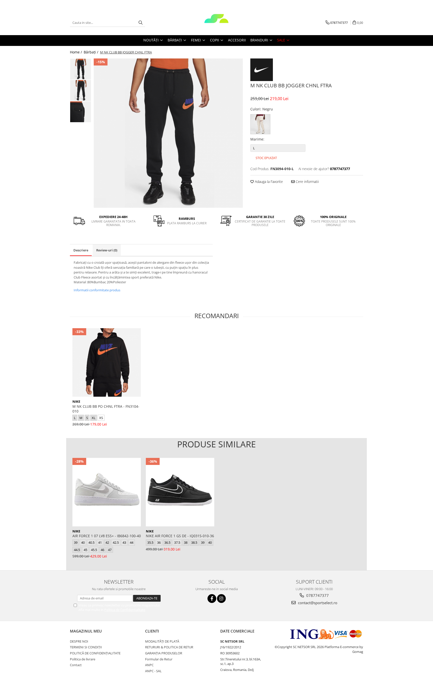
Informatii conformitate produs (97, 290)
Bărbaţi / (91, 52)
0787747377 (317, 595)
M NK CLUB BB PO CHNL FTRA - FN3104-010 (105, 408)
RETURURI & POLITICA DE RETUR (169, 647)
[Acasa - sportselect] (216, 22)
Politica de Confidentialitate (124, 609)
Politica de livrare (82, 659)
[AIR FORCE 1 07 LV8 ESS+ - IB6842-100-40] (106, 492)
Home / (76, 52)
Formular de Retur (158, 659)
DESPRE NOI (79, 641)
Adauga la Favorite (268, 181)
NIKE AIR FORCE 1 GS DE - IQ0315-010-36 (180, 535)
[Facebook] (211, 598)
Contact (76, 665)
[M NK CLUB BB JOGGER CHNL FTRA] (168, 133)
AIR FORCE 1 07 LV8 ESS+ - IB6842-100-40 (106, 535)
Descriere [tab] (80, 250)
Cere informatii (307, 181)
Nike (76, 401)
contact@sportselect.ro (317, 602)
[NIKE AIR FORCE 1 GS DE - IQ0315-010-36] (180, 492)
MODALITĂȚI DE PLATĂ (162, 641)
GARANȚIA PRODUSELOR (163, 653)
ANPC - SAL (153, 671)
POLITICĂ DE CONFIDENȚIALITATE (95, 653)
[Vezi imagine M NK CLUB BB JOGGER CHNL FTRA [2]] (80, 111)
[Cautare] (140, 23)
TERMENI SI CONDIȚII (86, 647)
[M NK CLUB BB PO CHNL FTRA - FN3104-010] (106, 362)
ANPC (149, 665)
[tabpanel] (168, 133)
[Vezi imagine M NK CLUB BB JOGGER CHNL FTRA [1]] (80, 90)
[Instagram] (221, 598)
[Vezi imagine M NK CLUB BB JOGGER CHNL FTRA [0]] (80, 69)
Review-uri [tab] (106, 250)
